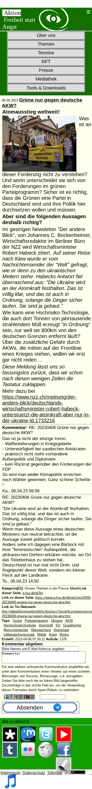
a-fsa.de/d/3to (32, 593)
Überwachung (41, 630)
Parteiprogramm (36, 621)
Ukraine (56, 621)
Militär (41, 634)
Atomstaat (61, 630)
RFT (46, 61)
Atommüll (46, 625)
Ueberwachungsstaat (19, 634)
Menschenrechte (16, 630)
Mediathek (46, 79)
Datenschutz (33, 773)
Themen (46, 44)
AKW (69, 621)
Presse (46, 70)
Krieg (53, 634)
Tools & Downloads (46, 88)
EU (58, 625)
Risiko (64, 634)
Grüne (17, 621)
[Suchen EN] (82, 12)
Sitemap (54, 773)
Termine (46, 52)
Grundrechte (72, 625)
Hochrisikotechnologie (20, 625)
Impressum (10, 773)
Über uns (46, 35)
